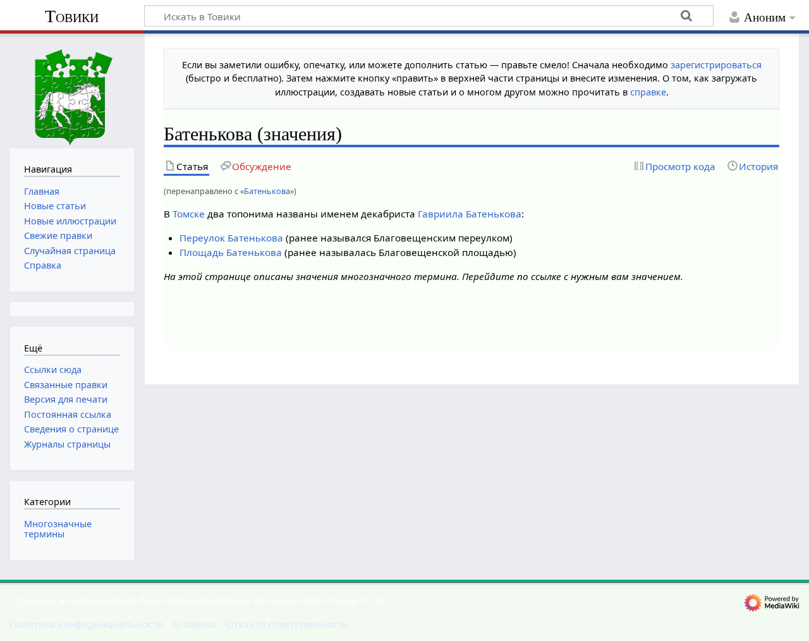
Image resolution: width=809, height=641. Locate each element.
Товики (72, 16)
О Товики (194, 624)
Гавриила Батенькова (469, 213)
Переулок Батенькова (231, 237)
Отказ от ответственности (287, 624)
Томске (189, 213)
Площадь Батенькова (230, 252)
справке (648, 92)
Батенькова (267, 191)
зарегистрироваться (716, 65)
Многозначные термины (58, 529)
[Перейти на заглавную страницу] (72, 89)
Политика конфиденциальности (86, 624)
